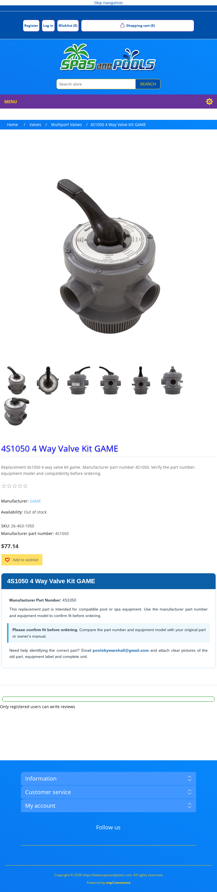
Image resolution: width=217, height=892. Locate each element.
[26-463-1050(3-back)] (141, 380)
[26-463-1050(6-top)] (48, 380)
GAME (35, 501)
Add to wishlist (25, 560)
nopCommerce (118, 882)
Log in (48, 25)
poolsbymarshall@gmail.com (121, 650)
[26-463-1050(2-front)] (172, 380)
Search (148, 84)
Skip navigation (108, 2)
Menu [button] (10, 101)
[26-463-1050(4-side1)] (110, 380)
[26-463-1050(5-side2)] (79, 380)
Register (31, 25)
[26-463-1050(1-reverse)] (17, 411)
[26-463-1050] (17, 380)
